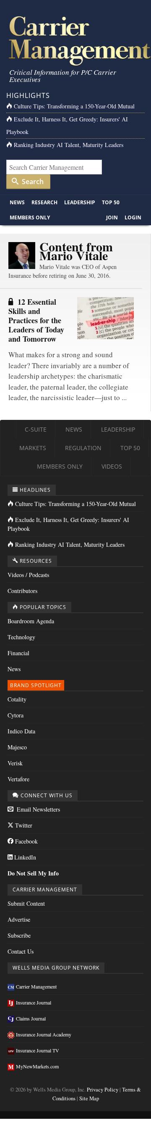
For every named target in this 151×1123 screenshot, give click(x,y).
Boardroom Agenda (31, 621)
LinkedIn (24, 857)
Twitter (22, 825)
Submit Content (26, 903)
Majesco (17, 747)
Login (133, 217)
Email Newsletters (37, 809)
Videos (112, 466)
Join (112, 217)
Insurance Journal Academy (43, 1034)
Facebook (25, 841)
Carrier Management (36, 986)
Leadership (79, 202)
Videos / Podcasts (28, 575)
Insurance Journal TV (37, 1050)
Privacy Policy (102, 1089)
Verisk (15, 763)
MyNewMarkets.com (37, 1066)
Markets (32, 448)
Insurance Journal (33, 1002)
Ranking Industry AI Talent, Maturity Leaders (68, 145)
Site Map (89, 1098)
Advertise (19, 919)
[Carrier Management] (75, 40)
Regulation (83, 448)
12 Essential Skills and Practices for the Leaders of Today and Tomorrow (36, 320)
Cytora (15, 715)
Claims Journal (31, 1018)
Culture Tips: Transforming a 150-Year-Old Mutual (74, 106)
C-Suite (36, 429)
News (17, 202)
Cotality (17, 699)
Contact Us (21, 951)
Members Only (30, 217)
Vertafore (18, 779)
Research (44, 202)
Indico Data (21, 731)
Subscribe (19, 935)
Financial (18, 653)
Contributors (22, 591)
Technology (21, 637)
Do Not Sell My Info (33, 873)
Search (32, 181)
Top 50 (111, 202)
